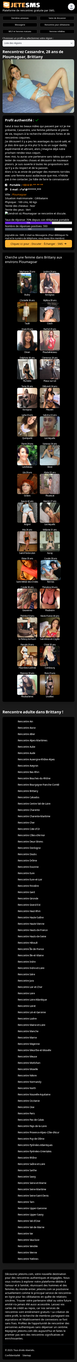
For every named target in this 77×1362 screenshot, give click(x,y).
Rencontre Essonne (28, 867)
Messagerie (20, 24)
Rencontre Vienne (27, 1252)
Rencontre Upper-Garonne (32, 1208)
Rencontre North (27, 1088)
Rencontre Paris (26, 1113)
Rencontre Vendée (28, 1246)
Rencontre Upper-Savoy (30, 1214)
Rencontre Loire (26, 993)
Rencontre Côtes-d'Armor (31, 835)
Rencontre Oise (26, 1107)
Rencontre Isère (26, 974)
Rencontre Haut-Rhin (29, 911)
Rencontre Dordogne (29, 848)
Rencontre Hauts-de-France (33, 930)
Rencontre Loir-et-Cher (30, 987)
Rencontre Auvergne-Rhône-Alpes (36, 759)
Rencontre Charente (29, 810)
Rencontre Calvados (28, 797)
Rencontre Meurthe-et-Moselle (34, 1050)
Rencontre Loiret (27, 1006)
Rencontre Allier (26, 734)
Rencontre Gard (26, 892)
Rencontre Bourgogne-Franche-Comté (38, 784)
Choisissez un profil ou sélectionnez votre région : (28, 38)
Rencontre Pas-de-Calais (31, 1119)
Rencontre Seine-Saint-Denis (33, 1195)
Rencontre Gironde (28, 898)
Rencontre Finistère (28, 885)
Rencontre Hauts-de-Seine (32, 936)
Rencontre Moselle (28, 1069)
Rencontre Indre (27, 961)
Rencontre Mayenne (29, 1044)
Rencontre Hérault (28, 942)
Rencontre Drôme (27, 860)
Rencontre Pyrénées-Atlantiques (35, 1145)
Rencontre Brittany (28, 791)
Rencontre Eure (26, 873)
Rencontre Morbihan (29, 1062)
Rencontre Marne (27, 1037)
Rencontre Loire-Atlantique (32, 999)
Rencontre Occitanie (29, 1100)
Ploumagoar (19, 194)
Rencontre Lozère (27, 1018)
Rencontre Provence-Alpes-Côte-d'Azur (38, 1132)
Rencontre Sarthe (27, 1170)
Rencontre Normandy (29, 1081)
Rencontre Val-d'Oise (29, 1221)
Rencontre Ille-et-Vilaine (31, 955)
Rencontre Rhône (27, 1157)
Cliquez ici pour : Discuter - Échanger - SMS (37, 243)
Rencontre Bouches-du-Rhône (34, 778)
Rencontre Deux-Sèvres (30, 841)
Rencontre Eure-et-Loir (30, 879)
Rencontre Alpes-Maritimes (32, 740)
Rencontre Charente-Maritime (34, 816)
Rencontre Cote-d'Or (29, 829)
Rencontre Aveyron (28, 765)
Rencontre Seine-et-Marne (32, 1183)
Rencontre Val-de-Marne (31, 1227)
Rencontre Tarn (26, 1202)
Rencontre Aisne (27, 727)
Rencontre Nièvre (27, 1075)
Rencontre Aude (26, 753)
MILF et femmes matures (20, 31)
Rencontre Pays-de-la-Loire (32, 1126)
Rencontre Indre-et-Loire (31, 968)
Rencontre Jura (26, 980)
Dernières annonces (20, 18)
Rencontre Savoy (27, 1176)
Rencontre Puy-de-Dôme (31, 1138)
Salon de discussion (57, 18)
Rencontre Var (25, 1233)
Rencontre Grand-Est (29, 904)
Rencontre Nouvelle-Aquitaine (34, 1094)
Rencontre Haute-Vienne (31, 923)
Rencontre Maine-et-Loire (31, 1025)
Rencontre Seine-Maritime (32, 1189)
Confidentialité (12, 1355)
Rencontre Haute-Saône (31, 917)
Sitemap (27, 1355)
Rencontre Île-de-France (31, 949)
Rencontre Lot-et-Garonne (32, 1012)
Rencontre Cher (26, 822)
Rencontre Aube (26, 746)
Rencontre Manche (28, 1031)
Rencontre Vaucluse (28, 1240)
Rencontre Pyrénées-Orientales (35, 1151)
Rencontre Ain (25, 721)
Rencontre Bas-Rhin (28, 772)
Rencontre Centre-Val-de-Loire (34, 803)
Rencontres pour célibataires (57, 24)
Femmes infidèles (57, 31)
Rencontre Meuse (27, 1056)
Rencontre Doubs (27, 854)
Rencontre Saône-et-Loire (31, 1164)
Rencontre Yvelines (28, 1258)
